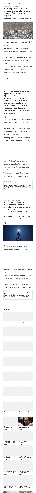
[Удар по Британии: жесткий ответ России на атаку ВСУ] (10, 379)
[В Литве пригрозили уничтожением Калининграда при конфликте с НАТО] (10, 319)
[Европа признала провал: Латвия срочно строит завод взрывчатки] (10, 409)
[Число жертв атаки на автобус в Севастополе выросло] (10, 364)
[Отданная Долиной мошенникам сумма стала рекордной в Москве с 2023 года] (25, 379)
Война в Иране (14, 3)
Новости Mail (13, 200)
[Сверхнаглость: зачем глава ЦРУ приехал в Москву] (25, 394)
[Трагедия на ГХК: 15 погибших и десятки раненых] (10, 453)
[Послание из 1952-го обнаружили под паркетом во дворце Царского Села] (10, 334)
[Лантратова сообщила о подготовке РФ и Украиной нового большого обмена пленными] (25, 483)
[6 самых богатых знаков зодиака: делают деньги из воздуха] (25, 334)
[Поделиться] (29, 193)
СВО (19, 3)
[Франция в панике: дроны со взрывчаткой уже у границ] (10, 424)
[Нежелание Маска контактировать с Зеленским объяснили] (25, 424)
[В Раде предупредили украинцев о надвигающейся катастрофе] (10, 438)
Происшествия (15, 6)
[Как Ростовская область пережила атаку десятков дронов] (25, 453)
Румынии (25, 119)
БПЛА (14, 164)
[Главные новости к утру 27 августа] (25, 409)
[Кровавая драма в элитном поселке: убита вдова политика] (25, 319)
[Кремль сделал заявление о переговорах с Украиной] (25, 349)
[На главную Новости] (6, 1)
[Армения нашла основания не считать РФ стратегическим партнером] (25, 438)
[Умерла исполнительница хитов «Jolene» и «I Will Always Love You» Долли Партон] (25, 364)
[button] (18, 30)
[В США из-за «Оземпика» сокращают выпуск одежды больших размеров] (25, 468)
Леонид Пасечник (25, 249)
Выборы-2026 (7, 3)
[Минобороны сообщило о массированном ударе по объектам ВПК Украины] (10, 394)
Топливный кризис (25, 3)
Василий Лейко (9, 222)
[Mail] (3, 1)
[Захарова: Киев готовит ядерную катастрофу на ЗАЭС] (10, 483)
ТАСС (11, 6)
